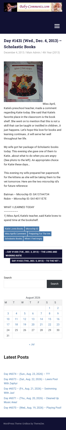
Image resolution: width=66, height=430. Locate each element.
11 (16, 319)
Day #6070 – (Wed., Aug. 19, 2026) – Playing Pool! (32, 407)
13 (33, 319)
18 (16, 324)
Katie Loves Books (14, 228)
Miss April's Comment (15, 233)
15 (49, 319)
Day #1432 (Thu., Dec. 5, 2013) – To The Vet (35, 261)
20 (33, 324)
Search (8, 277)
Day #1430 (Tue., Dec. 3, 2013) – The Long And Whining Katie (31, 253)
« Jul (31, 344)
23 (58, 324)
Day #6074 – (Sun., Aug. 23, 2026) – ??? (27, 373)
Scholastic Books (13, 238)
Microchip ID (32, 228)
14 (41, 319)
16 (58, 319)
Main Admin (33, 52)
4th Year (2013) (51, 52)
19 (24, 324)
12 (24, 319)
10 (8, 319)
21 (41, 324)
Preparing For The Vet (39, 233)
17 (8, 324)
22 (49, 324)
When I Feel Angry (33, 238)
